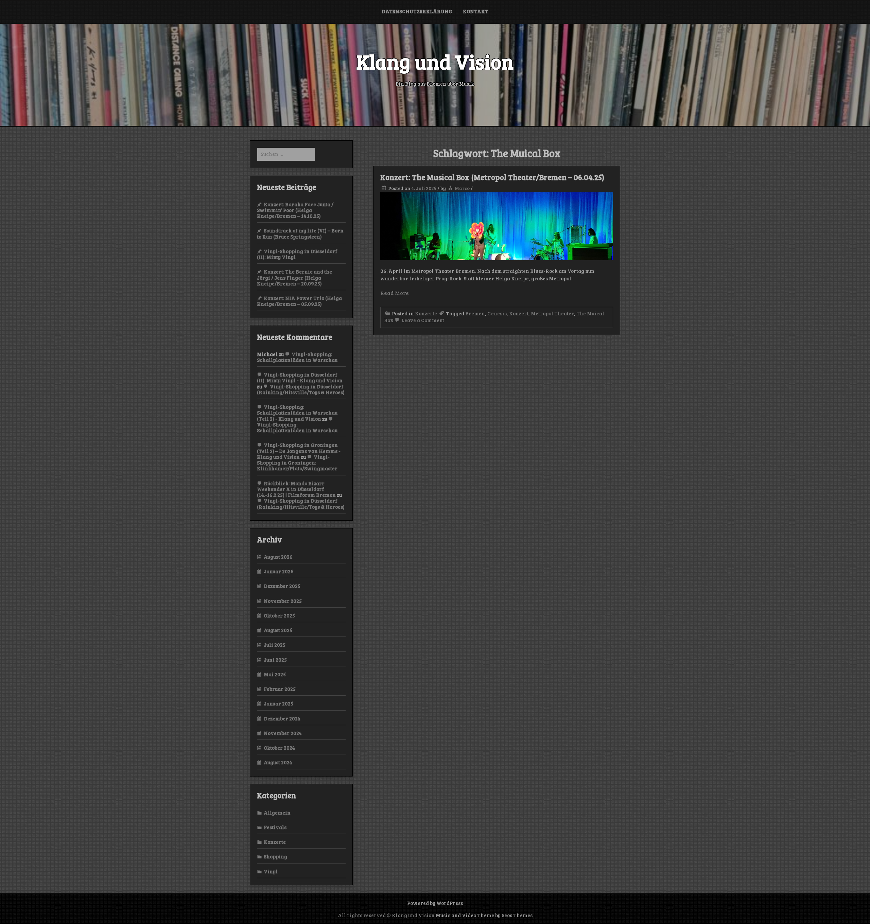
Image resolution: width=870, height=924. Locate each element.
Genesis (497, 313)
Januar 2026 (279, 571)
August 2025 (278, 630)
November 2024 (283, 733)
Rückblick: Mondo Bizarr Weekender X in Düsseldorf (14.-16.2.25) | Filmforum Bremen (296, 489)
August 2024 (278, 762)
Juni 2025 (275, 659)
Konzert (518, 313)
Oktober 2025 (279, 615)
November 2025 (283, 600)
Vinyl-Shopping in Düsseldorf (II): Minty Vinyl (297, 254)
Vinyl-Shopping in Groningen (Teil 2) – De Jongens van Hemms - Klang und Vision (299, 450)
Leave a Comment (422, 320)
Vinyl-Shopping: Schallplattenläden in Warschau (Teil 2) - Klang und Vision (297, 412)
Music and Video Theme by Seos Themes (484, 915)
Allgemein (277, 812)
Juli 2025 (274, 644)
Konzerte (426, 313)
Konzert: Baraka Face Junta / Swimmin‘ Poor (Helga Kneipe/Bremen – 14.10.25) (295, 210)
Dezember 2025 (282, 585)
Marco (462, 188)
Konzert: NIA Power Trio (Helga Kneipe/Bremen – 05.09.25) (299, 301)
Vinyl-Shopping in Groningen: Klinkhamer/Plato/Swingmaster (297, 462)
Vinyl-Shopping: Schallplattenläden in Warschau (297, 357)
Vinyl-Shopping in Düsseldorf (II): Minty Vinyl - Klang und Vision (300, 377)
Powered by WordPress (435, 903)
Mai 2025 (275, 674)
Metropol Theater (552, 313)
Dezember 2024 (282, 718)
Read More (394, 292)
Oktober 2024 (279, 747)
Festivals (275, 827)
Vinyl (271, 871)
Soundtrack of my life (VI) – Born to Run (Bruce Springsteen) (300, 233)
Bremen (475, 313)
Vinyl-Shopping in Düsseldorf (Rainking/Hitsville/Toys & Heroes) (301, 389)
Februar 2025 (280, 688)
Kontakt (475, 11)
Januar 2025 (278, 703)
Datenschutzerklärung (417, 11)
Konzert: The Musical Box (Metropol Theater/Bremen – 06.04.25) (492, 177)
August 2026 (278, 556)
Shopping (275, 856)
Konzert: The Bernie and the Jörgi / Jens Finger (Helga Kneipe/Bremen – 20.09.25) (294, 277)
